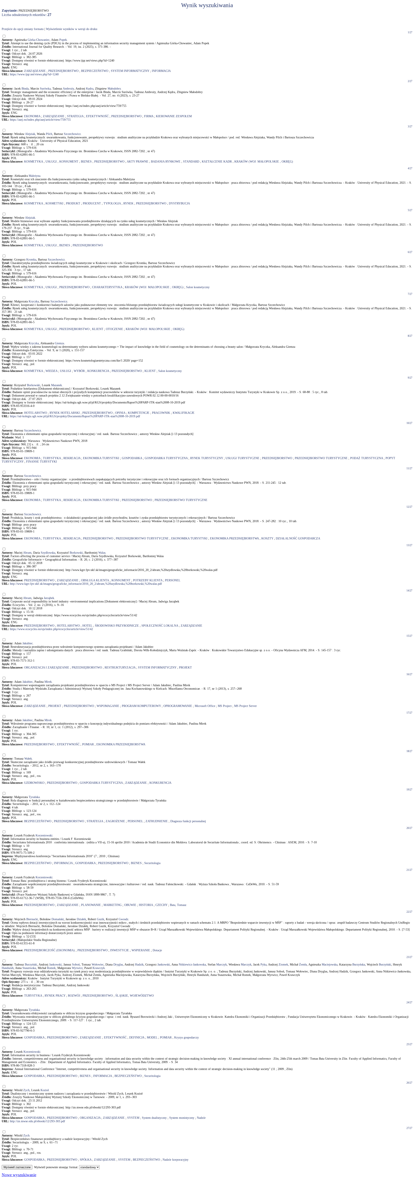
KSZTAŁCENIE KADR (217, 161)
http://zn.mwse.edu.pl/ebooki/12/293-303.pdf (37, 1121)
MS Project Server (245, 706)
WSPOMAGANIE (108, 706)
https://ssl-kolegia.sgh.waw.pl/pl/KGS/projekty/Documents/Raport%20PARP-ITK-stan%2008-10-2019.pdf (75, 416)
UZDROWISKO (34, 782)
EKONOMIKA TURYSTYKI (101, 458)
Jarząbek (49, 598)
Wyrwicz (77, 968)
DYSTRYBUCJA (179, 203)
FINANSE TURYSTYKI (41, 461)
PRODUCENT (92, 203)
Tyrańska (34, 797)
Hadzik (139, 964)
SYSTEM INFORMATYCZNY (130, 71)
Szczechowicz (72, 134)
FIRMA (148, 116)
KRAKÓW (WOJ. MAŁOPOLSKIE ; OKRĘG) (263, 161)
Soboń (76, 964)
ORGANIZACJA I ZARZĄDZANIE (46, 667)
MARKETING (113, 905)
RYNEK (128, 203)
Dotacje (157, 950)
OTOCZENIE (114, 329)
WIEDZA (51, 371)
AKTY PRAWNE (137, 161)
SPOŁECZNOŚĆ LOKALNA (159, 625)
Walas (101, 552)
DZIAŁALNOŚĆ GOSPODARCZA (298, 538)
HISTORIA (146, 905)
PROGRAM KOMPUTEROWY (141, 706)
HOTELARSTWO (35, 412)
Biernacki (32, 919)
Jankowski (55, 964)
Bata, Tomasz (178, 905)
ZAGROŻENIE (115, 821)
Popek (63, 39)
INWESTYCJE (119, 950)
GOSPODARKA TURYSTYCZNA (166, 458)
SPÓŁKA (85, 1159)
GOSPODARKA (132, 458)
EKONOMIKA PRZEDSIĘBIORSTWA (234, 538)
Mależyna (34, 175)
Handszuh (8, 968)
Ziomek (283, 964)
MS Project (225, 706)
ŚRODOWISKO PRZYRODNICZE (117, 625)
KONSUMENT (68, 161)
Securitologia (152, 863)
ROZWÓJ (74, 995)
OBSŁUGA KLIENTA (95, 580)
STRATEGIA (75, 116)
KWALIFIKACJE (183, 412)
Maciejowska (329, 964)
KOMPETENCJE (138, 412)
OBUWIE (130, 905)
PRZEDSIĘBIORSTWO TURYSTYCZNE (321, 458)
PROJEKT (185, 667)
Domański (58, 919)
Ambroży (68, 88)
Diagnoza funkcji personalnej (188, 821)
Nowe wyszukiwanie (19, 1175)
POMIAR (88, 744)
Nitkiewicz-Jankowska (192, 964)
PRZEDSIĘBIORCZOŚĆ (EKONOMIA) (49, 950)
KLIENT (97, 329)
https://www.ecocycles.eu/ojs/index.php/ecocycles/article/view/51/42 (51, 629)
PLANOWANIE (91, 905)
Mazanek (56, 385)
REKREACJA (71, 458)
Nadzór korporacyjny (175, 1159)
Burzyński (31, 964)
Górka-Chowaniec (39, 39)
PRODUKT (73, 203)
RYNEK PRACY (55, 995)
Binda (25, 88)
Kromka (31, 259)
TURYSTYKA (52, 458)
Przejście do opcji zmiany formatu (23, 29)
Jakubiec (27, 643)
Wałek (28, 758)
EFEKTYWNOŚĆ (97, 116)
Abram (27, 552)
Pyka (263, 964)
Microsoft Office (205, 706)
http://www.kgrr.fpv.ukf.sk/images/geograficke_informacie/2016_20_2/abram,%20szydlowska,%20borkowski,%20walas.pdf (86, 583)
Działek (81, 919)
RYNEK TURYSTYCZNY (206, 458)
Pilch (49, 134)
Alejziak (30, 134)
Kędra (89, 88)
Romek (51, 968)
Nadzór (201, 1117)
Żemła (303, 964)
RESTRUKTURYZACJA (120, 667)
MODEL (152, 1037)
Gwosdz (123, 919)
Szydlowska (48, 552)
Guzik (100, 919)
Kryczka (34, 301)
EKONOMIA (32, 116)
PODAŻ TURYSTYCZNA (366, 458)
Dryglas (118, 964)
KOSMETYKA (33, 161)
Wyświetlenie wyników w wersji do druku (71, 29)
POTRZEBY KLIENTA (147, 580)
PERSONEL (172, 580)
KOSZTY (267, 538)
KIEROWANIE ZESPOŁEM (174, 116)
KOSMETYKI (54, 203)
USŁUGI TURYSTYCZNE (242, 458)
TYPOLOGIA (112, 203)
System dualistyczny (154, 1117)
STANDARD (191, 161)
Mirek (48, 681)
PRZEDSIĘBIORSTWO (63, 71)
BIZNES (86, 161)
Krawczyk (99, 968)
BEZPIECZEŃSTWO (94, 71)
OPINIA (120, 412)
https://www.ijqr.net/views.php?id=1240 (34, 74)
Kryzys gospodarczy (186, 1037)
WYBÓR (79, 371)
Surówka (45, 88)
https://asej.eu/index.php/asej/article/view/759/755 (40, 119)
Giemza (59, 343)
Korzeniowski (44, 835)
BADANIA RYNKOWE (165, 161)
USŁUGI (51, 161)
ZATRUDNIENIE (157, 821)
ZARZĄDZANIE (35, 71)
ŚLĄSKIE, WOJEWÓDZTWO (134, 995)
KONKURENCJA (98, 371)
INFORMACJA (161, 71)
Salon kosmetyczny (198, 287)
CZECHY (161, 905)
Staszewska (29, 968)
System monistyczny (181, 1117)
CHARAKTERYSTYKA (107, 287)
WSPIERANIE (141, 950)
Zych (26, 1090)
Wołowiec (98, 964)
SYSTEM (133, 1117)
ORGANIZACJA (90, 1117)
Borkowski (33, 385)
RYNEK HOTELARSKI (65, 412)
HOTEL (87, 625)
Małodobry (114, 88)
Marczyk (221, 964)
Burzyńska (358, 964)
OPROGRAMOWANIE (177, 706)
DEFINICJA (136, 1037)
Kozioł (45, 1090)
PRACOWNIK (161, 412)
